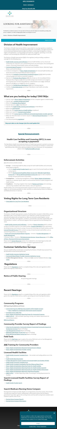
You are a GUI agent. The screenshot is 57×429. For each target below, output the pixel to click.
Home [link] (5, 35)
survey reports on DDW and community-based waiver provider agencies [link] (33, 114)
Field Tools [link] (15, 339)
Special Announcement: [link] (28, 134)
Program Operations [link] (36, 226)
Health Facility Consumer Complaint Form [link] (17, 355)
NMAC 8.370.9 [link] (9, 373)
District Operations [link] (39, 224)
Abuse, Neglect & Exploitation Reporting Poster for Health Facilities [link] (23, 366)
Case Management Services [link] (13, 330)
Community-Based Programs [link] (13, 67)
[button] (54, 413)
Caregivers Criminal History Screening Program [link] (25, 74)
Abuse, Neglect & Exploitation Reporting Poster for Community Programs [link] (25, 314)
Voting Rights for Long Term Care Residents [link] (17, 201)
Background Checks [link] (38, 184)
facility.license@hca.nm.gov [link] (33, 149)
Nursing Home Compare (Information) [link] (16, 401)
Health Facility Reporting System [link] (14, 359)
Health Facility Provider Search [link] (21, 169)
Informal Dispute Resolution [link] (39, 115)
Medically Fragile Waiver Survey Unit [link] (15, 332)
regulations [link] (21, 119)
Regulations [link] (15, 267)
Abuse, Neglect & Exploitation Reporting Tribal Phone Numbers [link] (22, 371)
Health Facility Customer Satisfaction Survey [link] (17, 254)
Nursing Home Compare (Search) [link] (14, 399)
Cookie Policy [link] (32, 426)
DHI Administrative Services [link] (28, 237)
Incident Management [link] (42, 233)
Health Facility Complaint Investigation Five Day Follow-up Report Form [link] (24, 364)
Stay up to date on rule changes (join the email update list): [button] (22, 123)
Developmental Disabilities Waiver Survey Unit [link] (25, 173)
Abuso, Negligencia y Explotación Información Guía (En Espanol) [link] (25, 310)
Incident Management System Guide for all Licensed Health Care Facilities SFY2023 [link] (27, 360)
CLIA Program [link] (15, 108)
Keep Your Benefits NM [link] (28, 8)
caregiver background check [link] (21, 101)
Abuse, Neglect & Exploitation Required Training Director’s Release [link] (23, 348)
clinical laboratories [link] (17, 87)
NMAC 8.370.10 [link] (10, 316)
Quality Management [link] (9, 235)
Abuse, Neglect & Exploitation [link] (28, 71)
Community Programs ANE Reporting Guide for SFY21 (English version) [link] (24, 309)
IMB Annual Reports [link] (9, 320)
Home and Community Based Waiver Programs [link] (17, 233)
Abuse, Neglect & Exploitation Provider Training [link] (18, 349)
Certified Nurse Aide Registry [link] (20, 85)
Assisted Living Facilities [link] (24, 112)
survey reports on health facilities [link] (23, 110)
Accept (38, 423)
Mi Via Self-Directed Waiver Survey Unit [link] (27, 174)
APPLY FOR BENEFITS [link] (28, 1)
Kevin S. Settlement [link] (28, 5)
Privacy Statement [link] (41, 426)
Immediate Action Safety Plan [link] (13, 312)
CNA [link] (17, 105)
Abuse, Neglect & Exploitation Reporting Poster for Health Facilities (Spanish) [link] (26, 368)
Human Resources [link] (40, 237)
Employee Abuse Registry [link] (19, 78)
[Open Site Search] (51, 14)
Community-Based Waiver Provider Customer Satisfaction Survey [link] (23, 256)
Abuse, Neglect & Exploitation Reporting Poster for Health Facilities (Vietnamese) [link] (27, 369)
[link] (9, 14)
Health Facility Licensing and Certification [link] (17, 62)
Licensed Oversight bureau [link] (11, 230)
